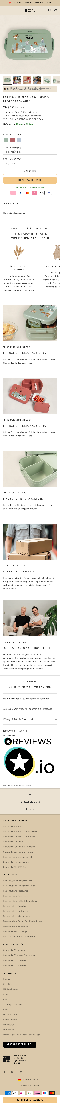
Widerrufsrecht (10, 1014)
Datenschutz (9, 1024)
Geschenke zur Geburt (13, 826)
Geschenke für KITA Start (15, 867)
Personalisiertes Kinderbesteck (17, 880)
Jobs (5, 999)
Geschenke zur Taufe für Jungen (18, 851)
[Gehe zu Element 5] (46, 80)
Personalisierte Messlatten (15, 890)
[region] (30, 798)
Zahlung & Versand (12, 1004)
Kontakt (7, 979)
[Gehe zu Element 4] (37, 80)
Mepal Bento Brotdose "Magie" (20, 785)
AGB (5, 1009)
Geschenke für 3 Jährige (14, 965)
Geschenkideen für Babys (15, 931)
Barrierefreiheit (10, 1019)
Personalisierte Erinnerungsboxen (19, 885)
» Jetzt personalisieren (30, 1100)
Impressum (8, 1029)
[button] (30, 147)
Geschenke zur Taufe (13, 841)
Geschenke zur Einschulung (16, 862)
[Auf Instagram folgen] (12, 1071)
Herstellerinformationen (14, 213)
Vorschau (30, 171)
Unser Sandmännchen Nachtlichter (19, 936)
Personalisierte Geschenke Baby (18, 857)
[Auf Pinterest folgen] (20, 1071)
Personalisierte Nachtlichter (16, 896)
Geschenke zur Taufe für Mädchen (19, 846)
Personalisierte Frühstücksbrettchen (20, 901)
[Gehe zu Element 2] (17, 80)
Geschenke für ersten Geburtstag (19, 955)
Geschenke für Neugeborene (16, 950)
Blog (5, 994)
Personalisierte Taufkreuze (15, 926)
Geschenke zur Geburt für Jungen (19, 836)
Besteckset (45, 3)
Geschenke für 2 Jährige (14, 960)
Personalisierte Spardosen (15, 906)
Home (5, 785)
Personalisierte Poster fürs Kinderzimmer (22, 921)
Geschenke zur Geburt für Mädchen (20, 831)
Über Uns (7, 984)
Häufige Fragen (10, 989)
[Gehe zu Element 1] (7, 80)
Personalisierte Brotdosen (15, 911)
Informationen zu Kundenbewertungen (21, 1034)
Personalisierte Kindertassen (16, 916)
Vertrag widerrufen (20, 1044)
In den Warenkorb (30, 180)
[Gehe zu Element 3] (27, 80)
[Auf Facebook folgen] (4, 1071)
